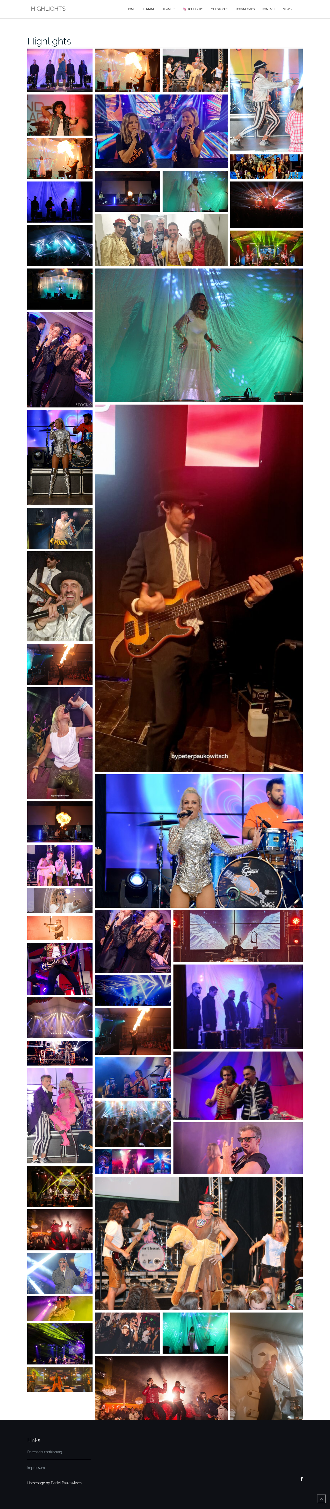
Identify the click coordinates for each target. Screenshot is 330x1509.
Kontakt (268, 9)
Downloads (245, 9)
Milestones (219, 9)
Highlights (49, 41)
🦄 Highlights (192, 9)
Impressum (36, 1468)
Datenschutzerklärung (44, 1452)
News (287, 9)
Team (166, 9)
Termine (149, 9)
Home (131, 9)
